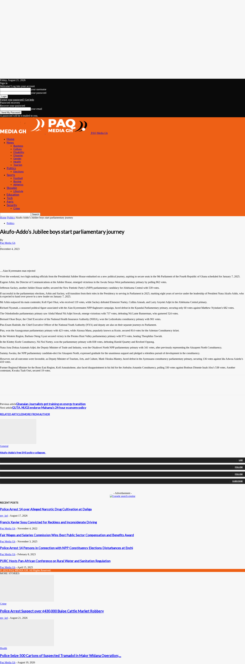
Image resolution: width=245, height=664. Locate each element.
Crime (16, 208)
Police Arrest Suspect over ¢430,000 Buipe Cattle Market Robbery (52, 611)
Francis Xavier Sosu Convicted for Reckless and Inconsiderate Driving (48, 522)
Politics (11, 168)
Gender (17, 158)
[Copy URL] (65, 254)
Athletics (18, 184)
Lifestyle (18, 191)
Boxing (17, 181)
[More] (77, 254)
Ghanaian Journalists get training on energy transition (51, 404)
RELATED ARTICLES (11, 414)
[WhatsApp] (41, 254)
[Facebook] (5, 254)
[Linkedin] (29, 254)
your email (36, 108)
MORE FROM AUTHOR (36, 414)
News (10, 142)
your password (38, 92)
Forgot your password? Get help (17, 99)
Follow (239, 467)
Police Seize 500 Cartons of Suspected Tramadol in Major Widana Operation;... (60, 655)
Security (12, 205)
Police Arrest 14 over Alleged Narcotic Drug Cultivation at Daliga (46, 509)
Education (13, 194)
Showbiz (12, 188)
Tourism (17, 164)
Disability (18, 152)
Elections (18, 171)
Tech (10, 198)
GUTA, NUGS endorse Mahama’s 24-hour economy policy (49, 407)
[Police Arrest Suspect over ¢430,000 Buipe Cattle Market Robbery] (27, 600)
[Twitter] (17, 254)
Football (18, 178)
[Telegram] (53, 254)
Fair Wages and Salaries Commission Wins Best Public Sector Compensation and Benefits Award (67, 535)
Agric (10, 201)
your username (38, 89)
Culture (17, 148)
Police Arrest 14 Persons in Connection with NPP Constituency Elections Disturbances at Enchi (66, 548)
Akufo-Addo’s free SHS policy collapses (23, 452)
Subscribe (237, 481)
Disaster (18, 155)
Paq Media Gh (7, 243)
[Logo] (23, 133)
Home (10, 139)
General (4, 446)
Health (17, 161)
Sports (11, 175)
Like (241, 460)
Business (18, 145)
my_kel (4, 515)
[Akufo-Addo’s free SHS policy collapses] (18, 443)
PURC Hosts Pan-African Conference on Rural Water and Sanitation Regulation (55, 561)
